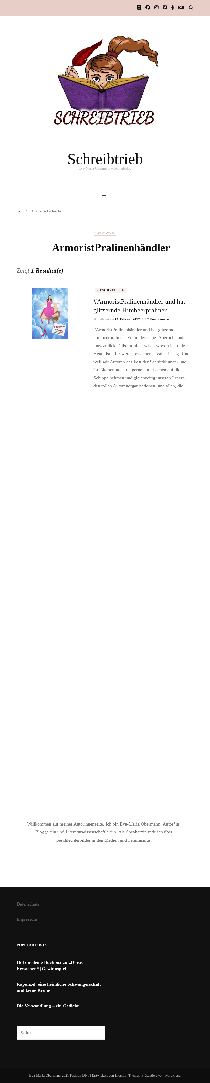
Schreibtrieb (105, 159)
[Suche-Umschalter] (191, 7)
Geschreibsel (110, 290)
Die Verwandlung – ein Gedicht (48, 1005)
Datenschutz (28, 904)
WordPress (172, 1075)
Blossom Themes (127, 1075)
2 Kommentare (158, 319)
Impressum (27, 919)
